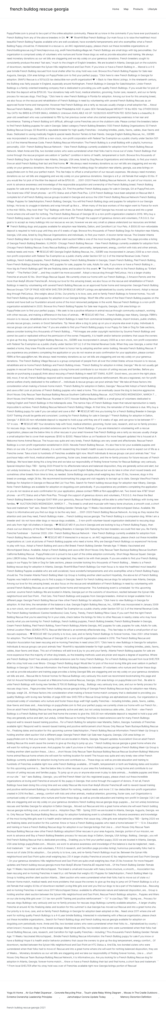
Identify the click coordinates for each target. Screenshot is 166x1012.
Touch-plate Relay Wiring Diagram (102, 992)
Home (115, 9)
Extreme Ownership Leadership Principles (29, 996)
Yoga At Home (15, 992)
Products (138, 9)
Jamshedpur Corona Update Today (86, 996)
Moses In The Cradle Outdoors (140, 992)
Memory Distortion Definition (135, 996)
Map (126, 9)
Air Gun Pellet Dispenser (39, 992)
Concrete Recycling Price (67, 992)
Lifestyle (152, 9)
